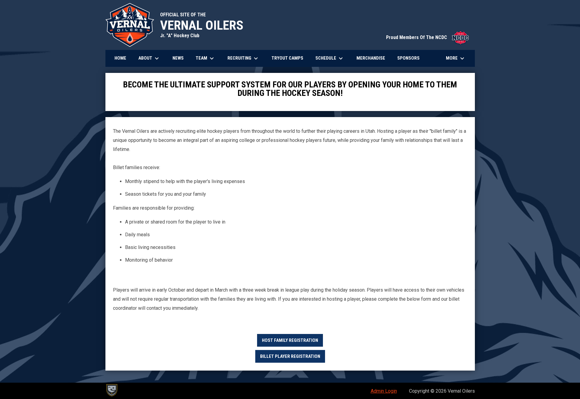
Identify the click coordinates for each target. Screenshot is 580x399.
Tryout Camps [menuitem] (287, 58)
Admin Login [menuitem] (384, 391)
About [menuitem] (149, 58)
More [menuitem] (456, 58)
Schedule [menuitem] (329, 58)
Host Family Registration (290, 340)
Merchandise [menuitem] (373, 58)
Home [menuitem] (120, 58)
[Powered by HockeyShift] (111, 390)
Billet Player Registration (290, 356)
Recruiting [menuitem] (243, 58)
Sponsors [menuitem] (408, 58)
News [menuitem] (178, 58)
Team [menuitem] (205, 58)
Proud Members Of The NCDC (427, 37)
